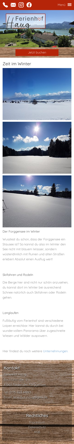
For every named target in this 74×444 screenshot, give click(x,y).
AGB (37, 432)
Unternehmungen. (55, 351)
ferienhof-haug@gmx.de (30, 397)
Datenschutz (37, 427)
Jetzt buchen (37, 52)
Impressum (37, 422)
